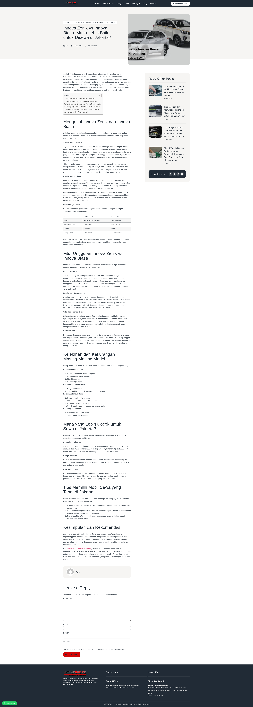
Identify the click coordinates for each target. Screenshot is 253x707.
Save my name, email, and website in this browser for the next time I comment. (96, 650)
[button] (170, 174)
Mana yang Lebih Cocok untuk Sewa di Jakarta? (83, 106)
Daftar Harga (108, 4)
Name (66, 625)
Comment (67, 599)
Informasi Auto (89, 22)
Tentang (135, 4)
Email (66, 633)
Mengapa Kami (123, 4)
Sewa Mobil (101, 22)
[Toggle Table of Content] (99, 95)
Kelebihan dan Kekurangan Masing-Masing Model (83, 104)
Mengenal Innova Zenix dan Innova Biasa (80, 98)
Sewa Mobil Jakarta (73, 22)
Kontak (153, 4)
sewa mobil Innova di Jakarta (79, 549)
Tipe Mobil (111, 22)
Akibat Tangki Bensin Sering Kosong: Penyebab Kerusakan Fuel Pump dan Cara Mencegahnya (174, 154)
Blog (145, 4)
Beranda (96, 4)
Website (66, 641)
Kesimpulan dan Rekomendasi (77, 112)
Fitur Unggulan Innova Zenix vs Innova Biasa (81, 101)
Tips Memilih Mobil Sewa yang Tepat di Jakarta (82, 109)
